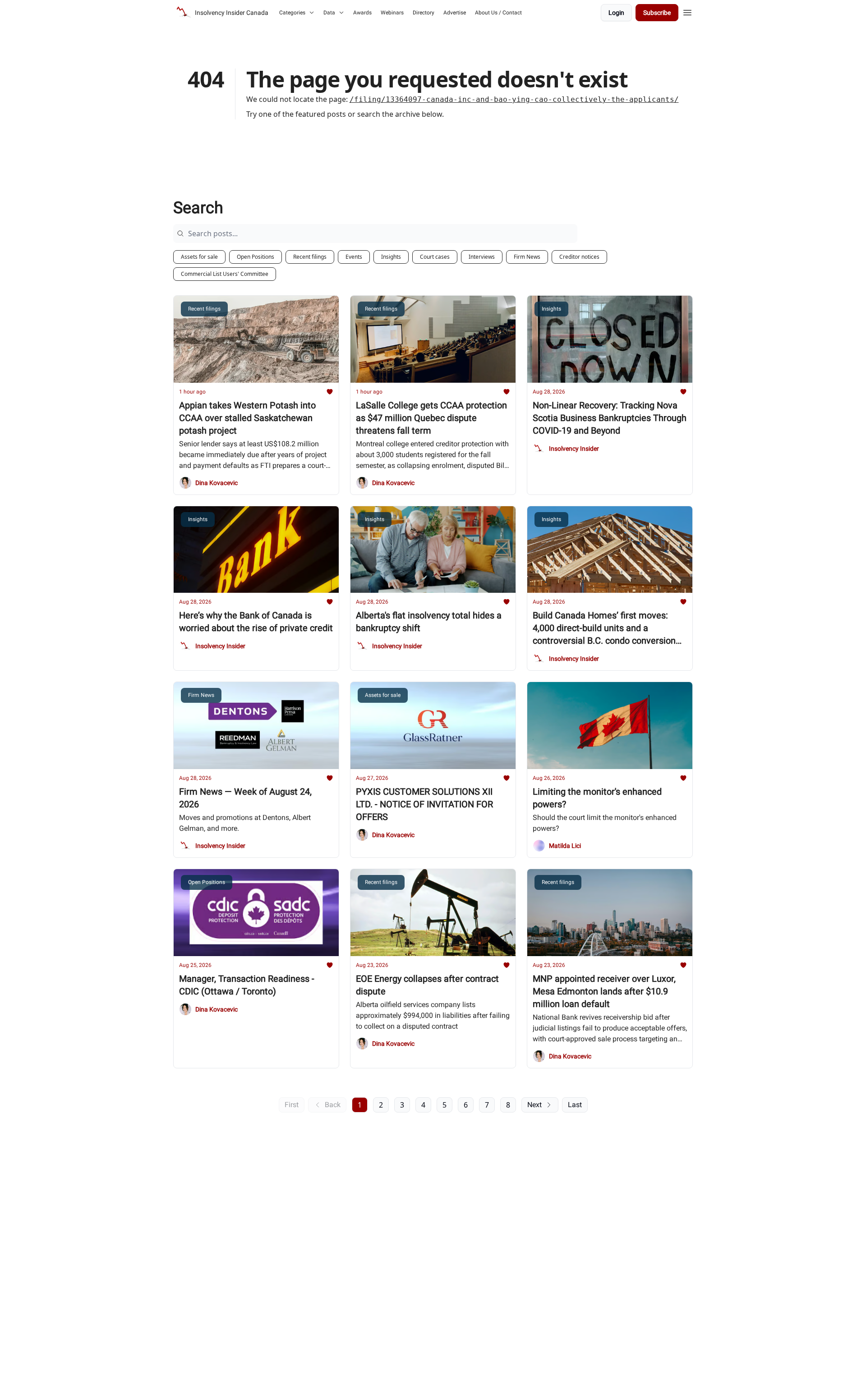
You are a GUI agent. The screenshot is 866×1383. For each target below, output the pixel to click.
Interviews (482, 257)
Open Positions (255, 257)
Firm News (527, 257)
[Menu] (687, 11)
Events (353, 257)
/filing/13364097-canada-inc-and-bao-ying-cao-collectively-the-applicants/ (514, 99)
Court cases (435, 257)
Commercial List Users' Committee (224, 274)
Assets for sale (199, 257)
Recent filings (310, 257)
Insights (391, 257)
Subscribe (657, 12)
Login (616, 12)
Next (534, 1104)
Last (575, 1104)
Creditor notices (579, 257)
